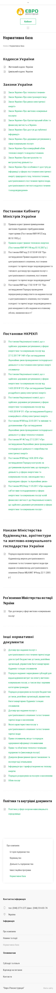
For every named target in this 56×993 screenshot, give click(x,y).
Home (5, 46)
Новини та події (10, 938)
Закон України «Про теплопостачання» (26, 92)
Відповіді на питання (12, 970)
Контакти (7, 976)
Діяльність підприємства (21, 864)
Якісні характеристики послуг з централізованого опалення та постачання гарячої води (28, 729)
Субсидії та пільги (11, 963)
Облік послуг (14, 780)
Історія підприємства (20, 852)
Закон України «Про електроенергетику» (27, 97)
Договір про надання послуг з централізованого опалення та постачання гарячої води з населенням (28, 715)
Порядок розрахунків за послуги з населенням (30, 775)
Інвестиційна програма (20, 870)
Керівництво (15, 858)
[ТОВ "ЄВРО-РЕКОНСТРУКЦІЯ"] (28, 12)
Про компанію (13, 845)
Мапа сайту (48, 988)
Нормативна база (18, 876)
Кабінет (28, 21)
